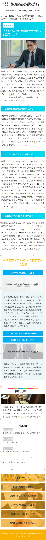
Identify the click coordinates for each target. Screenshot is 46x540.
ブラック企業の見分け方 (12, 442)
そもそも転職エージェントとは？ (23, 351)
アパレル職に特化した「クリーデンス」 (19, 451)
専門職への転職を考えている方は (23, 523)
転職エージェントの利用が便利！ (23, 333)
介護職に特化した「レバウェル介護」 (23, 284)
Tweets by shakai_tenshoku (13, 462)
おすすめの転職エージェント (23, 273)
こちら (21, 416)
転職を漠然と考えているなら (23, 340)
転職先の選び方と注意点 (23, 486)
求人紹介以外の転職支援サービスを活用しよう (21, 433)
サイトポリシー (23, 477)
